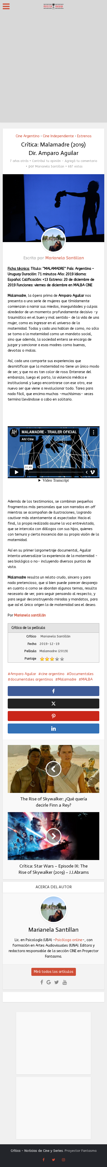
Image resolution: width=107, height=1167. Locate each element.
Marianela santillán (30, 615)
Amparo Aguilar (23, 674)
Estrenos (84, 136)
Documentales (81, 674)
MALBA (87, 679)
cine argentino (52, 674)
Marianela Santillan (49, 166)
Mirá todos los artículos (53, 972)
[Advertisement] (53, 68)
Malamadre (67, 679)
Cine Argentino (28, 136)
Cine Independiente (58, 136)
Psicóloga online (68, 940)
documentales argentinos (31, 679)
